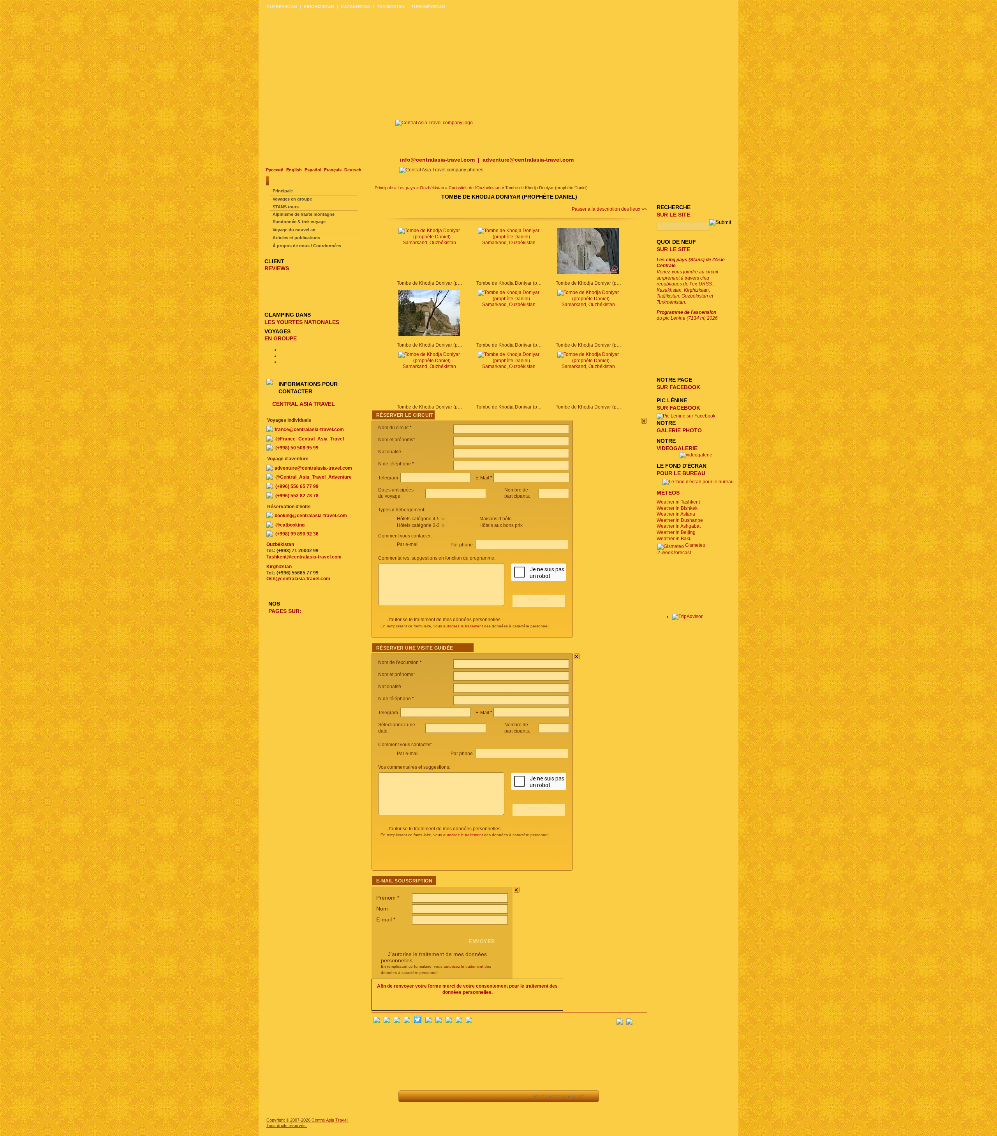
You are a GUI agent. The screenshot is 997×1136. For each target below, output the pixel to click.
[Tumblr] (459, 1021)
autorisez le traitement (463, 626)
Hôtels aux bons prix (501, 525)
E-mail (385, 919)
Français (333, 169)
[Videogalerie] (696, 455)
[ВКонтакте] (387, 1021)
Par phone (462, 545)
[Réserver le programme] (517, 1096)
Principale (384, 187)
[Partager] (444, 1096)
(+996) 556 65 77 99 (297, 486)
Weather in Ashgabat (679, 526)
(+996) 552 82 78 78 (297, 495)
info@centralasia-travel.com (438, 160)
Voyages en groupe (292, 199)
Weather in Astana (676, 514)
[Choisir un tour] (461, 1096)
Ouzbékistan (432, 187)
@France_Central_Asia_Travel (309, 439)
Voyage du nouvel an (294, 229)
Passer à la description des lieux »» (609, 209)
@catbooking (290, 525)
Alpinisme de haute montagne (304, 214)
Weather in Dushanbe (680, 520)
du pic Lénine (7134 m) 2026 (687, 315)
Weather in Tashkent (678, 502)
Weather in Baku (674, 538)
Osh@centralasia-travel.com (298, 578)
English (294, 169)
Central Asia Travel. (330, 1120)
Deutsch (352, 169)
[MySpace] (469, 1021)
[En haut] (426, 1096)
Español (313, 169)
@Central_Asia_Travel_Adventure (313, 477)
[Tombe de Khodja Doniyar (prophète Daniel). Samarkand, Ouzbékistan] (429, 242)
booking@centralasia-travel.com (311, 515)
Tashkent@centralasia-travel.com (304, 557)
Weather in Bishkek (677, 508)
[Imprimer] (496, 1096)
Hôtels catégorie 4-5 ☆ (421, 518)
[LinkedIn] (449, 1021)
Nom (382, 908)
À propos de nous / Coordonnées (307, 245)
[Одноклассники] (407, 1021)
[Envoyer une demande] (479, 1096)
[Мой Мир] (397, 1021)
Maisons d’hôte (495, 518)
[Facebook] (376, 1021)
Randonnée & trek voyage (299, 221)
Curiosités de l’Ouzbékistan (474, 187)
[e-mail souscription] (641, 1019)
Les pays (406, 187)
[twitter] (417, 1021)
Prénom (387, 898)
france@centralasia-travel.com (309, 429)
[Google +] (438, 1021)
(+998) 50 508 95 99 (297, 448)
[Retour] (408, 1096)
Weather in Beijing (676, 532)
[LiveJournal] (428, 1021)
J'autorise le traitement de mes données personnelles (444, 619)
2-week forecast (674, 552)
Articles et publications (296, 237)
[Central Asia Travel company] (434, 122)
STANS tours (286, 206)
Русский (275, 169)
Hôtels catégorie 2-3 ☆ (421, 525)
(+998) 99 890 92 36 (297, 534)
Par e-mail (408, 544)
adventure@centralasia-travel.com (528, 160)
